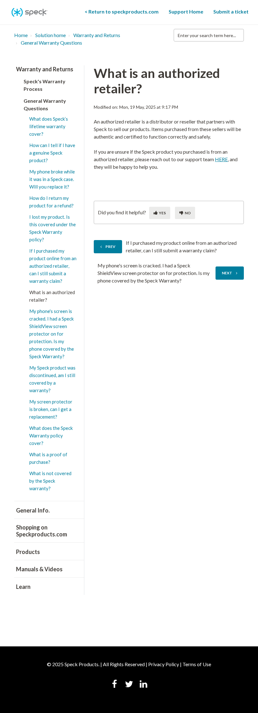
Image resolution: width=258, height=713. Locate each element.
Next (227, 273)
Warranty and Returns (96, 35)
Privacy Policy (163, 664)
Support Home (186, 11)
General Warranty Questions (51, 43)
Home (21, 35)
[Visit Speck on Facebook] (114, 685)
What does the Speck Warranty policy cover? (51, 435)
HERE (221, 159)
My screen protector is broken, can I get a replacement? (50, 409)
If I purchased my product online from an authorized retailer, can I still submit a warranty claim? (52, 266)
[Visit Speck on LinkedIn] (143, 685)
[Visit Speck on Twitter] (129, 685)
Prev (110, 246)
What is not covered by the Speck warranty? (50, 480)
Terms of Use (196, 664)
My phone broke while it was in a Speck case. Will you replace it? (52, 179)
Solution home (50, 35)
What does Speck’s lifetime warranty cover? (48, 126)
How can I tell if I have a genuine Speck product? (52, 152)
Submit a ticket (231, 11)
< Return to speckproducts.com (122, 11)
